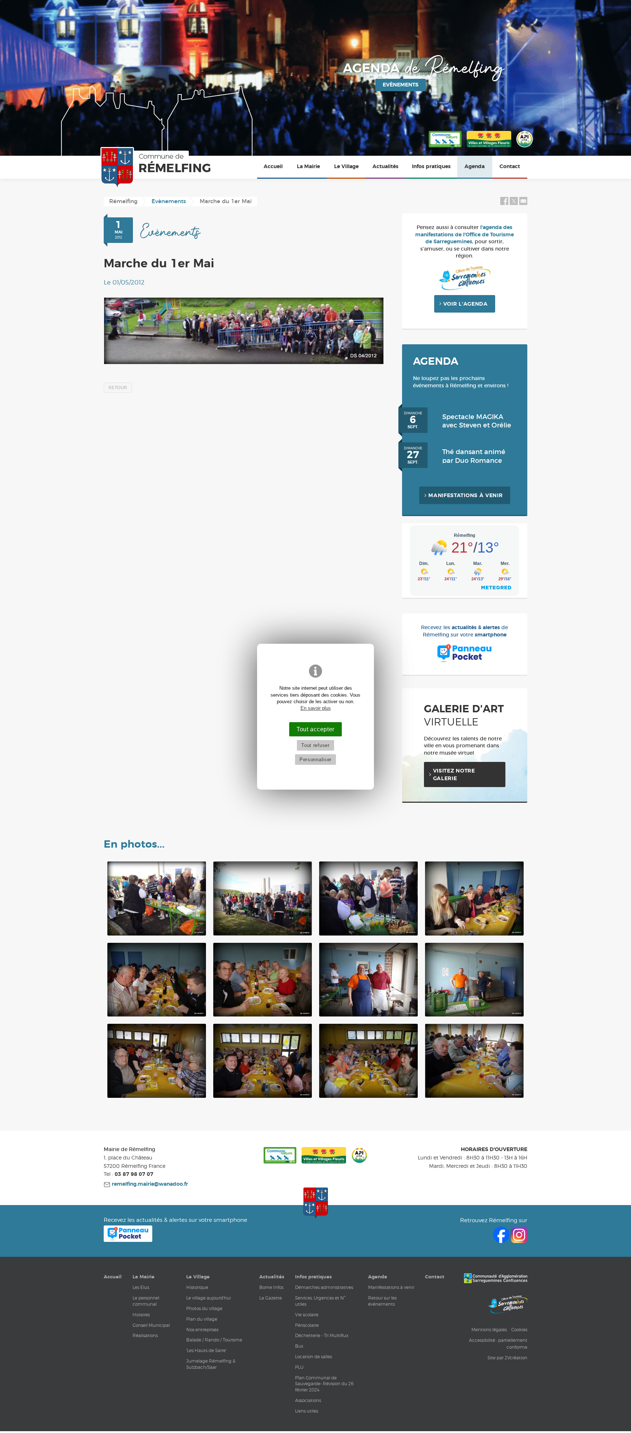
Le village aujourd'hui (208, 1298)
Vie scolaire (306, 1314)
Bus (299, 1346)
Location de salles (313, 1356)
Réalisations (145, 1335)
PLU (299, 1367)
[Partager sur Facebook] (504, 203)
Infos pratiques (431, 166)
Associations (308, 1400)
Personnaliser (315, 759)
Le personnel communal (146, 1301)
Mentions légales (489, 1329)
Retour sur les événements (382, 1301)
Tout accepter (315, 729)
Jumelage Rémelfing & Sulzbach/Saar (211, 1364)
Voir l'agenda (465, 304)
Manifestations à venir (465, 495)
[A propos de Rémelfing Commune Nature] (445, 147)
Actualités (385, 166)
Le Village (346, 166)
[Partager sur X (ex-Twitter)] (514, 203)
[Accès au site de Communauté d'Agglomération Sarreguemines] (495, 1279)
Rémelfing (123, 201)
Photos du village (204, 1308)
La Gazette (270, 1298)
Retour (117, 388)
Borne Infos (271, 1287)
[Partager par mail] (523, 203)
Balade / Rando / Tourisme (214, 1340)
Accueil (273, 166)
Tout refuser (315, 745)
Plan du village (201, 1319)
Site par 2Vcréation (507, 1357)
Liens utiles (306, 1411)
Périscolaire (307, 1325)
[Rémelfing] (157, 168)
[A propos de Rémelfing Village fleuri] (489, 147)
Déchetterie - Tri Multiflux (321, 1335)
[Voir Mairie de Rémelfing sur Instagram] (519, 1241)
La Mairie (308, 166)
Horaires (141, 1314)
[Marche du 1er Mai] (244, 330)
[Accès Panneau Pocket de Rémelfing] (128, 1239)
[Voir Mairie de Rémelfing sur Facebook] (502, 1241)
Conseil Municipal (151, 1325)
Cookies (519, 1329)
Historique (197, 1287)
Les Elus (141, 1287)
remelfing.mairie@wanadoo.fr (149, 1184)
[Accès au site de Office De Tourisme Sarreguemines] (508, 1305)
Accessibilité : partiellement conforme (498, 1343)
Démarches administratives (324, 1287)
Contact (510, 166)
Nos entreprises (202, 1329)
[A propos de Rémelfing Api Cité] (525, 147)
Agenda (474, 166)
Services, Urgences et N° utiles (320, 1301)
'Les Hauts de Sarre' (206, 1350)
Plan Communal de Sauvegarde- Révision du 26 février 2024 (324, 1384)
